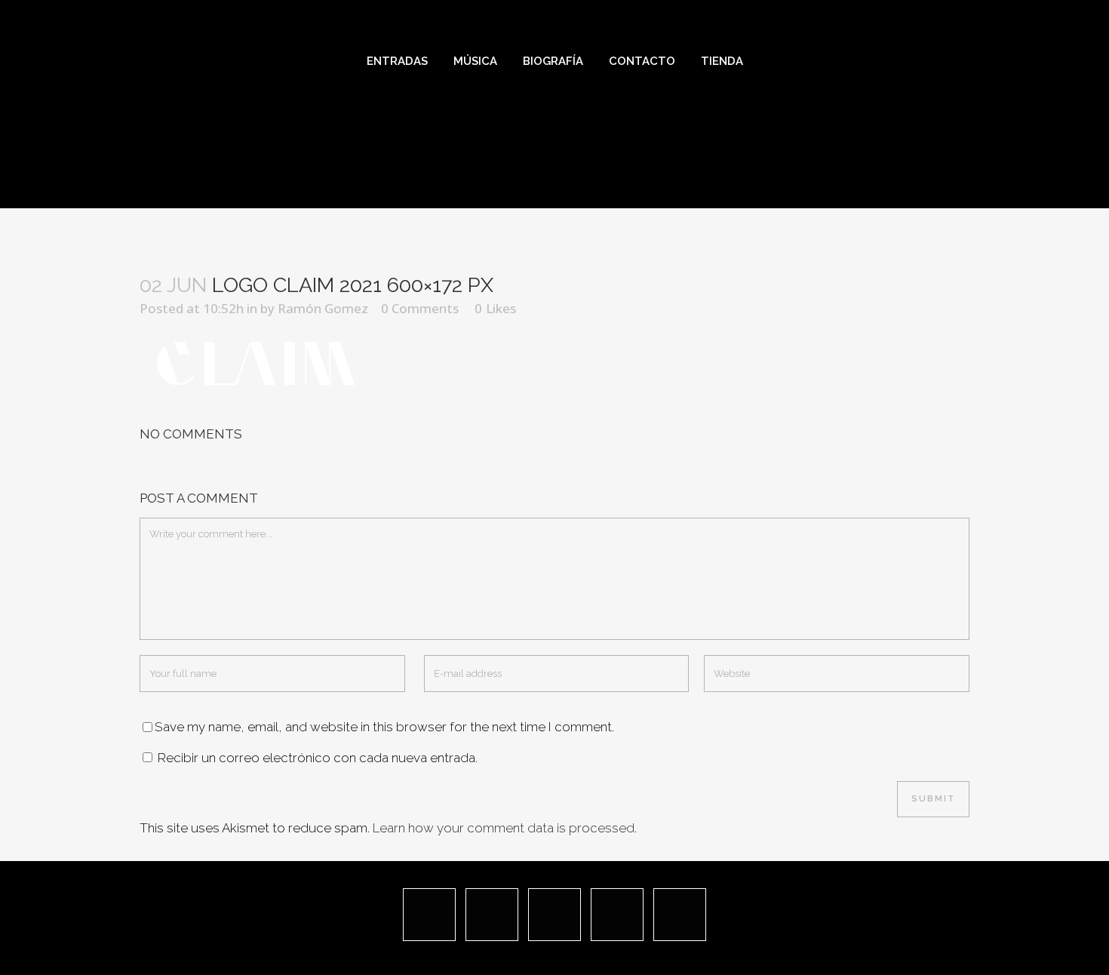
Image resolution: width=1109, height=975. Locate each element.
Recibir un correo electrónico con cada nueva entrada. (318, 757)
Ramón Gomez (323, 308)
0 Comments (420, 308)
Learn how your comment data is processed (503, 827)
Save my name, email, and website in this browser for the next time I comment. (384, 726)
